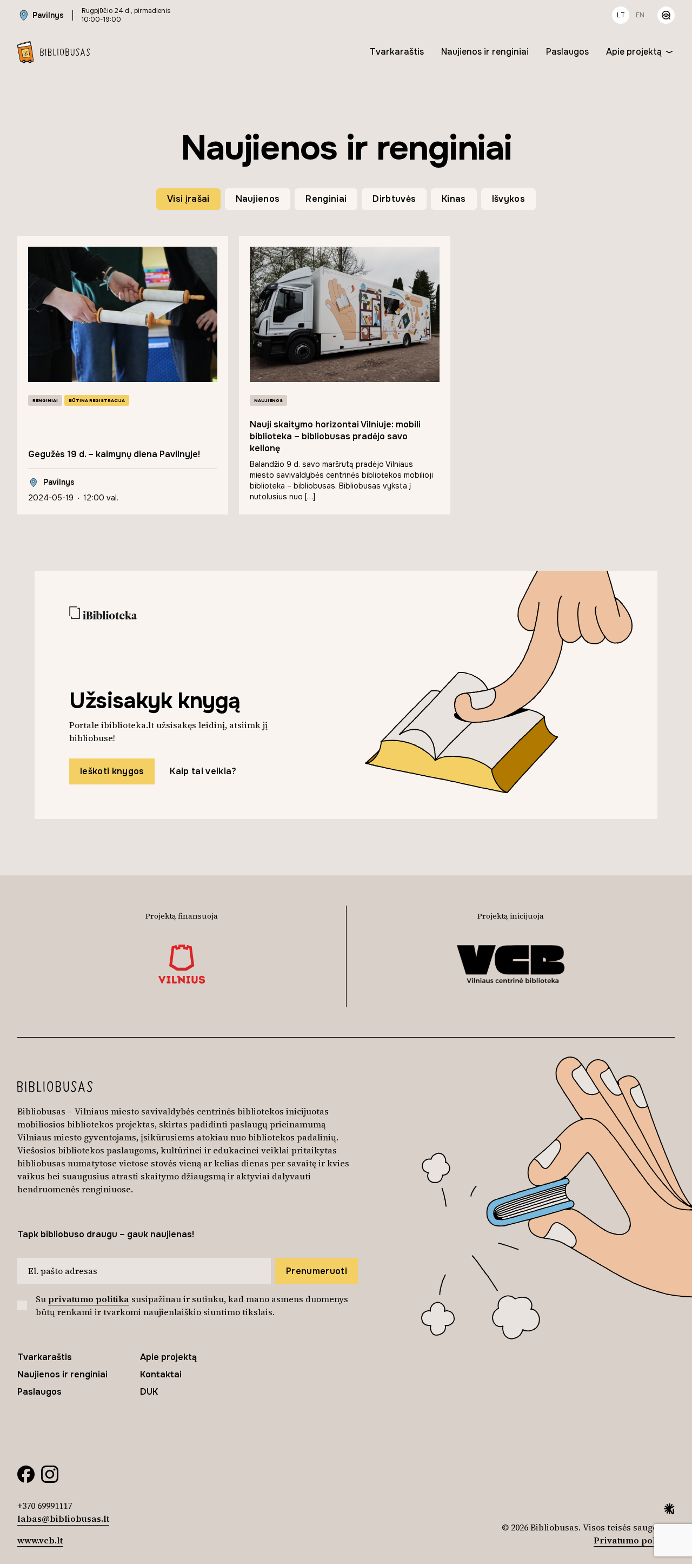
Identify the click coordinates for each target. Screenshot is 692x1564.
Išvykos (508, 198)
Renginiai (326, 198)
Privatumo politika (634, 1540)
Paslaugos (567, 51)
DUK (149, 1391)
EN (640, 15)
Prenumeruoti (316, 1271)
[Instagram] (49, 1473)
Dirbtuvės (394, 198)
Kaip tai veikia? (203, 771)
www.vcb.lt (40, 1540)
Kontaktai (161, 1374)
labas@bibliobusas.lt (63, 1519)
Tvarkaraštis (397, 51)
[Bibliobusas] (53, 52)
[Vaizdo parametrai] (666, 15)
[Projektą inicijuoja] (511, 964)
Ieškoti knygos (112, 771)
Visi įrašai (188, 198)
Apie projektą (634, 51)
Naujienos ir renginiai (485, 51)
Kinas (454, 198)
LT (621, 15)
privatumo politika (88, 1299)
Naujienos (258, 198)
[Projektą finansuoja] (181, 964)
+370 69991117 (44, 1506)
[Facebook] (26, 1473)
